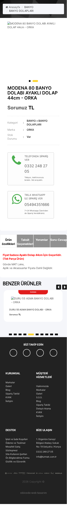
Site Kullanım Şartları (16, 454)
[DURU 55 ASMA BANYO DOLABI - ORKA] (33, 300)
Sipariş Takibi (12, 393)
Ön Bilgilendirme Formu (18, 457)
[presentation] (58, 287)
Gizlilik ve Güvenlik (16, 461)
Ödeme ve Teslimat (15, 442)
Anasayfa (14, 7)
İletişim (9, 401)
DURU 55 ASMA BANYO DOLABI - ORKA (30, 309)
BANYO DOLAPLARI (21, 10)
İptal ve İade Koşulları (17, 439)
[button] (30, 81)
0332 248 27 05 (44, 451)
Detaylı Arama (43, 408)
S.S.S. (39, 397)
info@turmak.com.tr (46, 456)
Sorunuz (17, 108)
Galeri (9, 386)
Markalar (10, 382)
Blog (8, 389)
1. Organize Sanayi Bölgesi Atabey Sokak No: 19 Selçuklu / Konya (48, 443)
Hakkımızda (42, 386)
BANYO (28, 7)
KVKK (9, 397)
